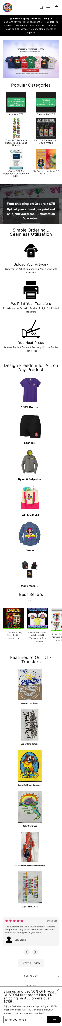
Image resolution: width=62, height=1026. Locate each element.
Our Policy (31, 976)
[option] (31, 25)
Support (31, 986)
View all (31, 601)
